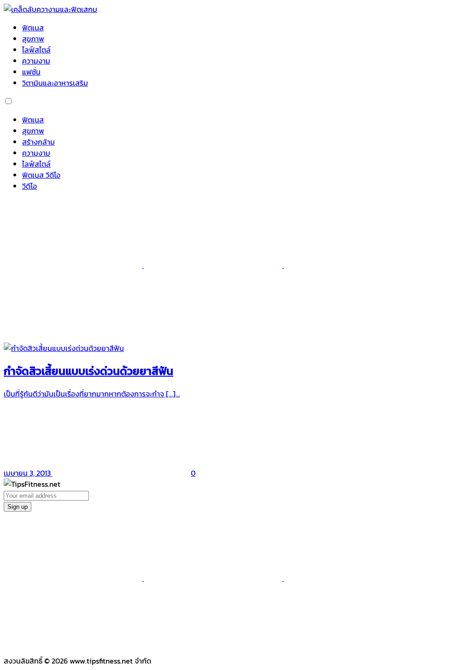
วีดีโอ (29, 186)
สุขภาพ (33, 38)
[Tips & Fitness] (50, 9)
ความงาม (36, 60)
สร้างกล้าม (38, 141)
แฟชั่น (31, 71)
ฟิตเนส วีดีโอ (41, 175)
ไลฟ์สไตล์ (36, 49)
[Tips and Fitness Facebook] (74, 265)
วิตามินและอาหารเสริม (55, 82)
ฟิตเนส (33, 27)
